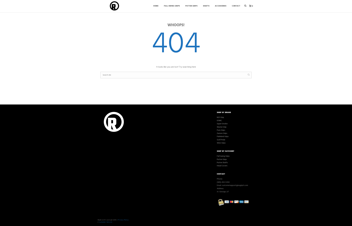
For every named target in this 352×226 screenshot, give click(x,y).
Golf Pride (221, 139)
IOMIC (219, 120)
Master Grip (221, 127)
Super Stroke (222, 123)
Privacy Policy (123, 220)
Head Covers (222, 165)
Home (155, 6)
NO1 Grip (220, 117)
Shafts (206, 6)
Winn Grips (221, 143)
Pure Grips (221, 130)
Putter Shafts (222, 162)
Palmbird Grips (223, 136)
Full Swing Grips (172, 6)
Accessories (220, 6)
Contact (236, 6)
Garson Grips (222, 133)
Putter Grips (191, 6)
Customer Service (105, 222)
